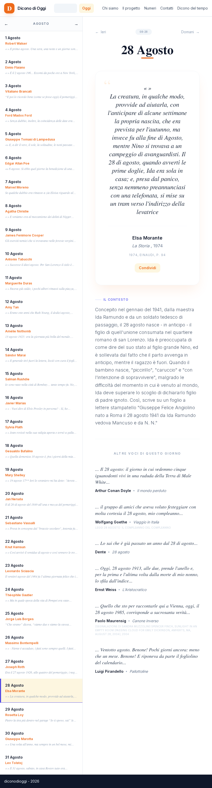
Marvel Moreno (17, 187)
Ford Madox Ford (18, 115)
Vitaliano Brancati (18, 91)
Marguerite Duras (18, 283)
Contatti (166, 8)
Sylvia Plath (13, 427)
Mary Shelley (15, 475)
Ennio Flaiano (15, 67)
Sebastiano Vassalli (20, 523)
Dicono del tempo (192, 8)
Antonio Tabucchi (18, 259)
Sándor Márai (15, 355)
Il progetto (131, 8)
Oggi (86, 8)
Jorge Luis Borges (19, 619)
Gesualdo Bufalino (19, 451)
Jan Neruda (14, 499)
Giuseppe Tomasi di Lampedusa (30, 139)
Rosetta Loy (14, 715)
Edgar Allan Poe (17, 163)
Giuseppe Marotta (19, 739)
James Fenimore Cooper (24, 235)
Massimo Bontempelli (21, 643)
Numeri (150, 8)
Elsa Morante (15, 691)
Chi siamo (110, 8)
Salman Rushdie (17, 379)
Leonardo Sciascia (19, 571)
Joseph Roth (15, 667)
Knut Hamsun (15, 547)
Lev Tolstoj (13, 763)
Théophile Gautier (19, 595)
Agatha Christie (17, 211)
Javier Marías (15, 403)
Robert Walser (16, 43)
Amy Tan (12, 307)
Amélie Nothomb (18, 331)
